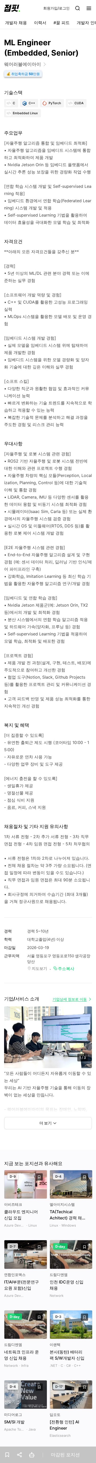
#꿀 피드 (62, 22)
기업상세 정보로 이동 (69, 999)
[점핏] (12, 8)
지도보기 (39, 968)
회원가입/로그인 (56, 8)
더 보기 (45, 1123)
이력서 (40, 22)
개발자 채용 (16, 22)
